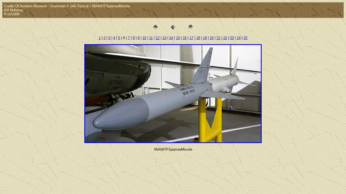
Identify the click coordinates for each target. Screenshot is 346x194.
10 (144, 38)
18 (198, 38)
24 (239, 38)
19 (205, 38)
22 (225, 38)
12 (157, 38)
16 (185, 38)
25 (245, 38)
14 (171, 38)
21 (218, 38)
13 (164, 38)
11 (151, 38)
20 (212, 38)
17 (191, 38)
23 (232, 38)
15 (178, 38)
